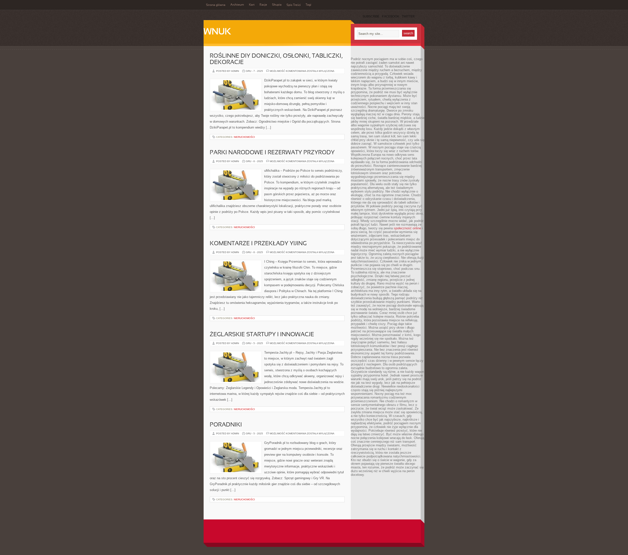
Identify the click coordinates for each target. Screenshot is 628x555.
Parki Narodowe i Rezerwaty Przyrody (272, 152)
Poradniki (226, 425)
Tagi (308, 4)
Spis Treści (294, 5)
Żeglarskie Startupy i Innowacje (262, 334)
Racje (263, 4)
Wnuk (217, 32)
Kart (252, 4)
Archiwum (237, 4)
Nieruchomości (244, 137)
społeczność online (407, 228)
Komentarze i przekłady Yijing (258, 243)
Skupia (277, 4)
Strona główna (215, 5)
